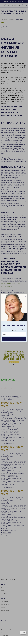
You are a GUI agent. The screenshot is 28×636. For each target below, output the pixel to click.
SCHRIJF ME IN (14, 339)
